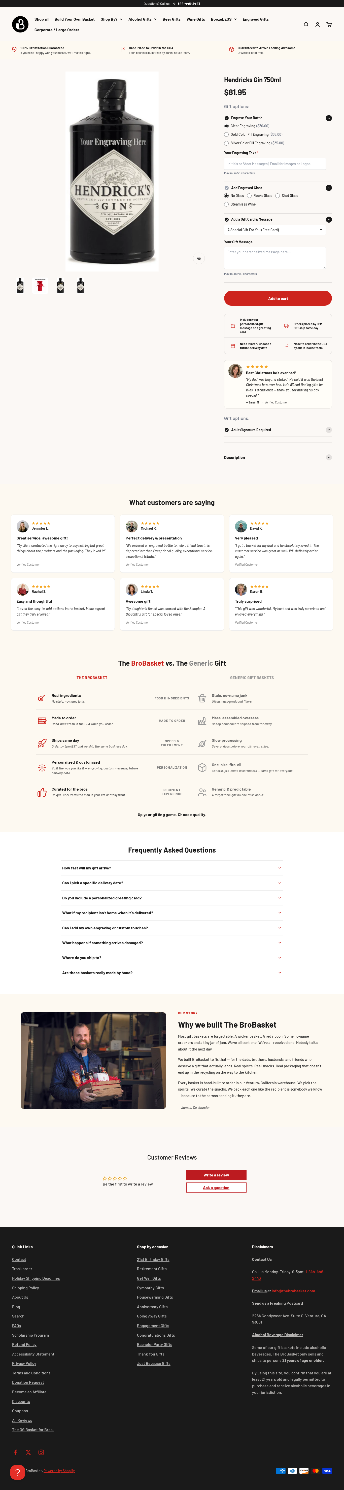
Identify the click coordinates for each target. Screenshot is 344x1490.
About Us (20, 1297)
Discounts (21, 1401)
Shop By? (109, 19)
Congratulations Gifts (156, 1335)
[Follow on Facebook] (15, 1452)
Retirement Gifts (152, 1268)
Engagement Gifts (153, 1325)
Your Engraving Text (241, 153)
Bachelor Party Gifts (154, 1344)
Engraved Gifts (256, 19)
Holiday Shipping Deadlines (36, 1278)
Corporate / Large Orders (57, 29)
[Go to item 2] (40, 286)
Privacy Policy (24, 1363)
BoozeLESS (221, 19)
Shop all (42, 19)
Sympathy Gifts (150, 1287)
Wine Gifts (196, 19)
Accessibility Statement (33, 1353)
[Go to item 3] (60, 286)
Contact (19, 1259)
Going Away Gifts (152, 1315)
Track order (22, 1268)
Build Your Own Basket (75, 19)
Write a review (216, 1174)
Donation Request (28, 1382)
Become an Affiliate (29, 1391)
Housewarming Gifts (155, 1297)
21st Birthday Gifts (153, 1259)
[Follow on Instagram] (41, 1452)
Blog (16, 1306)
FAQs (16, 1325)
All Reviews (22, 1420)
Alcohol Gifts (140, 19)
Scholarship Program (30, 1335)
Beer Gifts (172, 19)
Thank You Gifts (150, 1353)
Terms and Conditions (31, 1372)
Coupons (20, 1410)
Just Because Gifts (153, 1363)
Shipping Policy (25, 1287)
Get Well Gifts (149, 1278)
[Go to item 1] (20, 286)
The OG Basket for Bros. (33, 1429)
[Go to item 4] (81, 286)
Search (18, 1315)
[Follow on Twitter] (28, 1452)
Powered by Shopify (59, 1471)
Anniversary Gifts (152, 1306)
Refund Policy (24, 1344)
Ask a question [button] (216, 1187)
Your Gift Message (238, 242)
